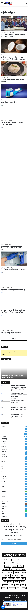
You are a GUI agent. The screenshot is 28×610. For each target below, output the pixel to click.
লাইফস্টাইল (4, 471)
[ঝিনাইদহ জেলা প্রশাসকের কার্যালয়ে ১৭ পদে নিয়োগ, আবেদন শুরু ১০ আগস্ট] (5, 395)
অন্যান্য (3, 489)
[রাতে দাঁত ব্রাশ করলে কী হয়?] (14, 91)
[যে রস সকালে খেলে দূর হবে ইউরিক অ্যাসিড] (14, 185)
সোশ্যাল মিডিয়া (5, 501)
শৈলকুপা (4, 441)
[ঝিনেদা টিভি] (8, 3)
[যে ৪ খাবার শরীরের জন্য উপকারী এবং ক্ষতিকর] (14, 68)
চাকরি (3, 464)
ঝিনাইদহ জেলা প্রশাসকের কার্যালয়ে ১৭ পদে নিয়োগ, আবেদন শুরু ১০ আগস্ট (19, 395)
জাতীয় (3, 426)
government (5, 506)
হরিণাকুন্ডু (4, 439)
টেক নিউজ (4, 491)
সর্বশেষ (3, 461)
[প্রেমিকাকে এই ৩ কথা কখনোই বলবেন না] (14, 279)
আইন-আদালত (5, 479)
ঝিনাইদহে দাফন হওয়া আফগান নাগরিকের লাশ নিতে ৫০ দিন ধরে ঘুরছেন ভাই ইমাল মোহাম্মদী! (18, 387)
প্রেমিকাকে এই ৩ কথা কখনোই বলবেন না (13, 290)
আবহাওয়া (4, 476)
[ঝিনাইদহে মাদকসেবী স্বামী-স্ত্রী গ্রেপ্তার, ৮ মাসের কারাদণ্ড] (5, 403)
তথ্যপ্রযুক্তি (4, 494)
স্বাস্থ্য (3, 486)
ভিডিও (3, 496)
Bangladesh (5, 516)
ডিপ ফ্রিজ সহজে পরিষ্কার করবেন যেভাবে (13, 269)
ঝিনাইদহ (4, 436)
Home (3, 8)
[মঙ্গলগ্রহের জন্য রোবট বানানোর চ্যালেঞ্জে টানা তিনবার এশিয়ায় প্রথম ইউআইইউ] (14, 299)
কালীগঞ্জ (4, 446)
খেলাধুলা (3, 459)
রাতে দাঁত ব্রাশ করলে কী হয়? (9, 102)
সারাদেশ (3, 431)
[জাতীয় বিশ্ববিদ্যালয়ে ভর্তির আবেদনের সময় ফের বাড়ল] (5, 417)
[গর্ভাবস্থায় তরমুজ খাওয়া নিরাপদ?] (14, 322)
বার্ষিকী (3, 513)
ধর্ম (2, 499)
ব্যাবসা (3, 503)
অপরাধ (3, 481)
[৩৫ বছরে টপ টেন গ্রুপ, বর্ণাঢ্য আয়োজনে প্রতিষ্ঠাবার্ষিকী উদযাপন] (14, 23)
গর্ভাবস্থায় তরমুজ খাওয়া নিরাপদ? (11, 333)
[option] (14, 370)
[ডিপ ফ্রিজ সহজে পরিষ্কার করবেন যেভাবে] (14, 258)
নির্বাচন (3, 429)
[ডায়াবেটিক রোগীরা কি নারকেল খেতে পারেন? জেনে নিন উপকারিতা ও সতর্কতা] (14, 46)
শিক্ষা (3, 469)
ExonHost (20, 597)
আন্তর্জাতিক (4, 451)
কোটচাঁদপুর (4, 449)
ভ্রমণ (3, 511)
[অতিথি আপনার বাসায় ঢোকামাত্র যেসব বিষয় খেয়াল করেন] (14, 111)
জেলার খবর (4, 434)
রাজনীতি (4, 454)
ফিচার (3, 508)
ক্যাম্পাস (3, 484)
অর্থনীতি (3, 466)
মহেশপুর (4, 444)
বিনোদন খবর (4, 456)
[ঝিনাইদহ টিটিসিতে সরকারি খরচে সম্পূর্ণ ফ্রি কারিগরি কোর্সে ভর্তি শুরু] (5, 410)
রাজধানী (3, 474)
